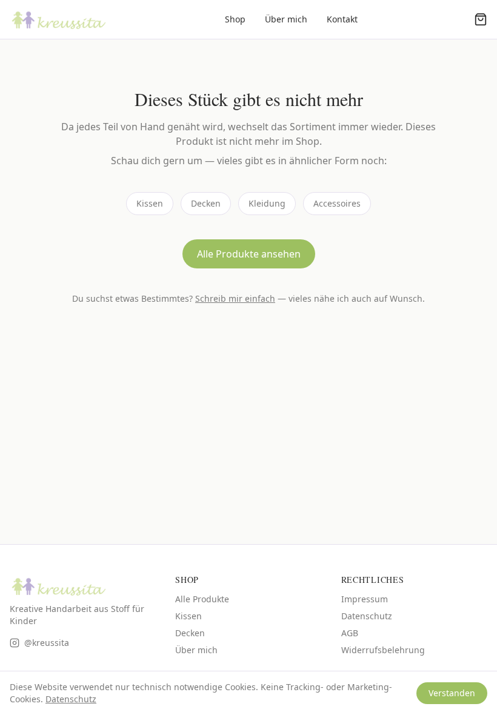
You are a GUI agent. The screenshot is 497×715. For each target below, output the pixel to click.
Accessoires (337, 203)
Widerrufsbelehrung (383, 650)
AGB (349, 633)
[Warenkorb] (480, 19)
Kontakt (342, 19)
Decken (206, 203)
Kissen (149, 203)
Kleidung (266, 203)
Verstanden (452, 693)
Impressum (364, 599)
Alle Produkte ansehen (249, 254)
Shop (235, 19)
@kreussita (46, 642)
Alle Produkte (202, 599)
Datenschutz (366, 616)
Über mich (286, 19)
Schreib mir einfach (235, 298)
